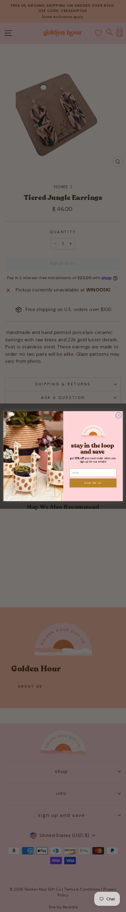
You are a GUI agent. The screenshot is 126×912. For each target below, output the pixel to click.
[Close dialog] (118, 415)
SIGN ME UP (93, 482)
